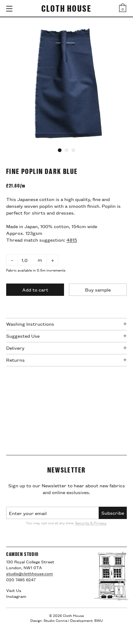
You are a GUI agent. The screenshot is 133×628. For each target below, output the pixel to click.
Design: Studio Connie (48, 620)
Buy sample (98, 289)
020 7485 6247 (21, 579)
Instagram (16, 596)
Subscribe (112, 512)
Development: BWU (86, 620)
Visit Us (13, 590)
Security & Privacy (90, 522)
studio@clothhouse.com (29, 573)
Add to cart (35, 289)
